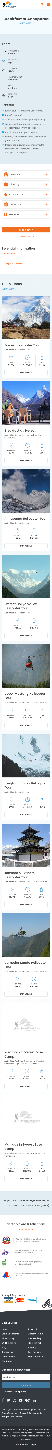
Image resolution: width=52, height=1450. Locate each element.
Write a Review (9, 1343)
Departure (15, 204)
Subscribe (26, 1385)
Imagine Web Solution (12, 1416)
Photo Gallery (34, 1338)
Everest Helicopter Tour (22, 345)
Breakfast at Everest (20, 430)
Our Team (7, 1361)
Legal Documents (10, 1333)
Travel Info (33, 1329)
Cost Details (16, 194)
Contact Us (7, 1352)
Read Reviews (34, 1343)
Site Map (32, 1347)
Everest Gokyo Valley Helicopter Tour (20, 606)
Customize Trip (35, 1333)
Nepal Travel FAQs (14, 263)
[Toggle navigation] (48, 4)
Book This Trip (26, 230)
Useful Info (15, 214)
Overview (15, 174)
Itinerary (14, 184)
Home (5, 1329)
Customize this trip (26, 236)
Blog (4, 1347)
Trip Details (26, 372)
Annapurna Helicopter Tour (25, 519)
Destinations (34, 1352)
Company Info (9, 1356)
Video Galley (8, 1338)
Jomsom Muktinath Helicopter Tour (19, 875)
